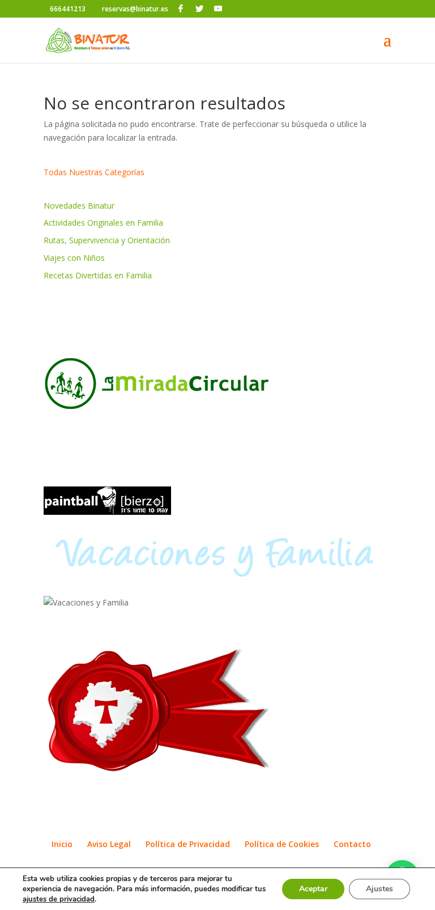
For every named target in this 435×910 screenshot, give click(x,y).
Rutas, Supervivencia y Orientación (107, 240)
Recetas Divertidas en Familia (98, 275)
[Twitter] (199, 8)
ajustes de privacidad (59, 899)
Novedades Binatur (79, 205)
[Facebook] (181, 8)
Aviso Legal (109, 844)
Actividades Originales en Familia (103, 222)
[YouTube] (218, 8)
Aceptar (313, 888)
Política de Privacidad (188, 844)
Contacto (352, 844)
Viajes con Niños (74, 257)
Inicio (62, 844)
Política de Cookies (282, 844)
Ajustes (379, 888)
